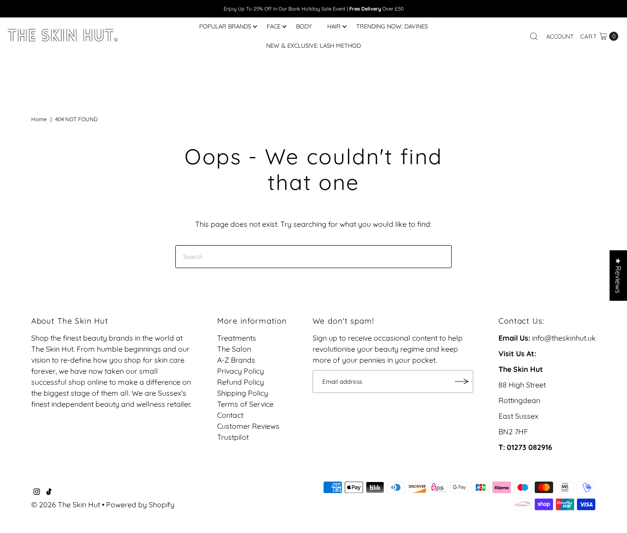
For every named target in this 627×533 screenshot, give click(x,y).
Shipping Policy (242, 393)
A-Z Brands (236, 360)
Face (273, 26)
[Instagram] (37, 492)
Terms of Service (245, 404)
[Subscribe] (461, 381)
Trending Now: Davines (392, 26)
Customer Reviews (248, 426)
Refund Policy (240, 382)
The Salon (234, 348)
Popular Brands (225, 26)
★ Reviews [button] (618, 275)
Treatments (236, 337)
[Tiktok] (48, 492)
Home (39, 119)
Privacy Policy (240, 371)
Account (560, 36)
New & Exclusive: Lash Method (313, 45)
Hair (334, 26)
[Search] (534, 36)
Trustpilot (233, 437)
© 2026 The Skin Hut (65, 504)
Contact (230, 415)
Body (304, 26)
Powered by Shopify (140, 504)
